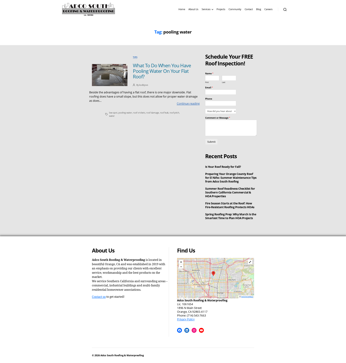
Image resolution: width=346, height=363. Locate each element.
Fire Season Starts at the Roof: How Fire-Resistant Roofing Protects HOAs (229, 205)
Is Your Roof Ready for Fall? (223, 167)
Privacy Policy (185, 319)
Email (209, 87)
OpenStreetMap (247, 297)
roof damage (152, 112)
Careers (268, 9)
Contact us (99, 297)
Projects (221, 9)
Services (206, 9)
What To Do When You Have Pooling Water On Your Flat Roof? (162, 71)
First (207, 82)
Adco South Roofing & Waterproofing (122, 355)
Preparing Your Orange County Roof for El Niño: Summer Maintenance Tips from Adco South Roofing (231, 177)
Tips (135, 57)
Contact (249, 9)
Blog (258, 9)
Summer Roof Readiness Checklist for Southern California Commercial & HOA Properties (230, 192)
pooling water (125, 112)
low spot (113, 112)
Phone (208, 98)
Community (235, 9)
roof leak (164, 112)
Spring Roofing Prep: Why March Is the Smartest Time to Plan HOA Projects (230, 216)
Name (209, 73)
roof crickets (139, 112)
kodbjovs (143, 84)
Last (223, 82)
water (112, 115)
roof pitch (174, 112)
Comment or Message (217, 117)
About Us (193, 9)
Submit (211, 141)
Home (181, 9)
